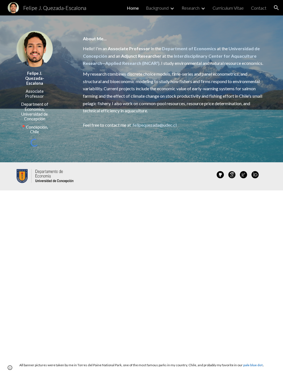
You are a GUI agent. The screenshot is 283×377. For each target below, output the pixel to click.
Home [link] (133, 7)
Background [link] (157, 7)
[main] (35, 102)
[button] (276, 7)
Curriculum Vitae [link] (228, 7)
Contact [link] (258, 7)
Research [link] (191, 7)
